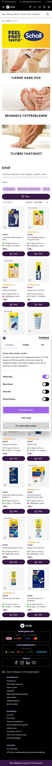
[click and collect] (44, 7)
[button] (47, 14)
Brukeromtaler (12, 704)
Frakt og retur (12, 687)
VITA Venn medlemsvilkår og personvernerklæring (26, 752)
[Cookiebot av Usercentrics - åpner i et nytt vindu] (38, 338)
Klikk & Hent (11, 697)
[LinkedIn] (28, 662)
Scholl (15, 21)
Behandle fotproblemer (29, 189)
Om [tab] (42, 345)
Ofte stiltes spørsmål (14, 684)
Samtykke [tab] (9, 345)
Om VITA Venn (12, 749)
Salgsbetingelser (13, 701)
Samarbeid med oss (14, 731)
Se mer (4, 182)
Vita (3, 21)
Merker (8, 21)
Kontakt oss (11, 681)
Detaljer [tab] (26, 345)
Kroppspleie (9, 189)
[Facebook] (16, 662)
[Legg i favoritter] (5, 227)
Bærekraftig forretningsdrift (17, 725)
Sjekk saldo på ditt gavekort (17, 694)
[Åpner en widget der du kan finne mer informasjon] (43, 756)
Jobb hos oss (11, 728)
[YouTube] (34, 662)
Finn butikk (11, 718)
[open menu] (3, 7)
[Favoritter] (39, 7)
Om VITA (10, 715)
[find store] (30, 7)
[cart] (49, 7)
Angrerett (10, 691)
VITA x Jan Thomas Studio (16, 735)
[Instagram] (22, 662)
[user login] (35, 7)
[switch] (45, 384)
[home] (10, 7)
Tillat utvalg (26, 418)
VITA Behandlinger (14, 738)
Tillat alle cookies (26, 410)
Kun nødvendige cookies (26, 426)
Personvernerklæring (15, 721)
